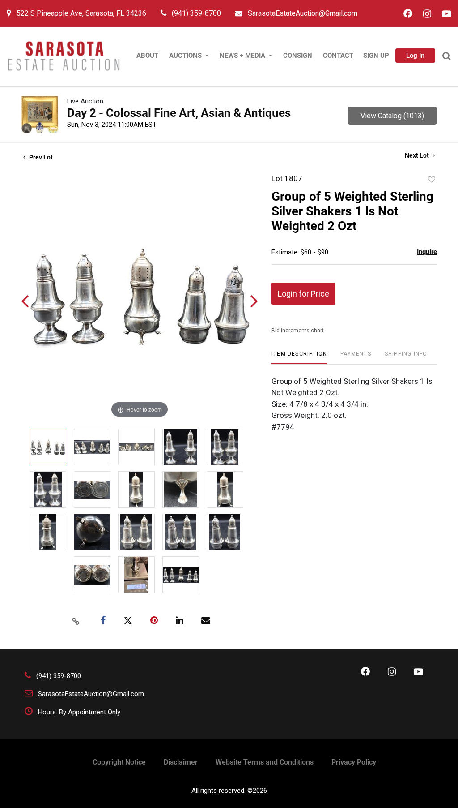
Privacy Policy (353, 762)
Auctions (186, 56)
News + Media (243, 56)
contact (338, 56)
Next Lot (417, 155)
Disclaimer (181, 762)
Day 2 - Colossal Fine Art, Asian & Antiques (179, 113)
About (147, 56)
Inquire (427, 252)
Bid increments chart (297, 330)
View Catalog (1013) (392, 116)
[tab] (299, 357)
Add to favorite (431, 180)
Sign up (376, 56)
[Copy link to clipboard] (76, 620)
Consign (297, 56)
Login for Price (303, 293)
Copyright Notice (119, 762)
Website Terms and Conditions (265, 762)
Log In (415, 56)
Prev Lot (40, 157)
